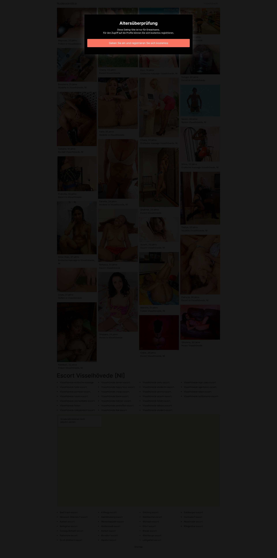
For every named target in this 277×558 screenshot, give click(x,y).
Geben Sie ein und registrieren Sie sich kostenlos (138, 43)
